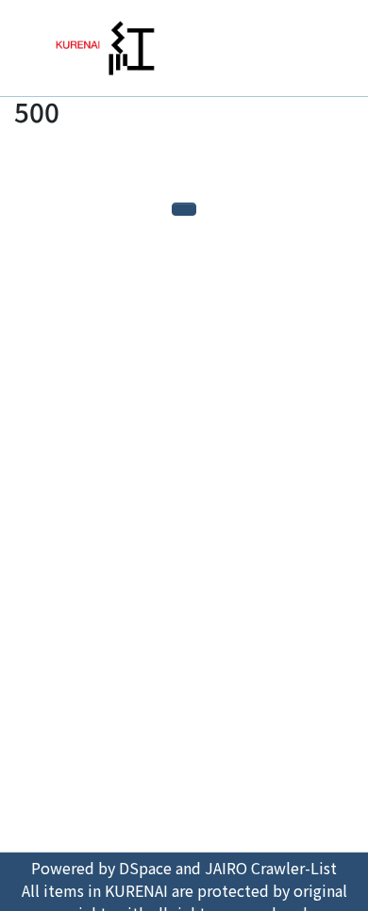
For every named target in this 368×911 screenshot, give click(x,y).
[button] (313, 48)
